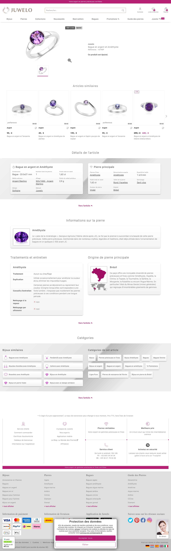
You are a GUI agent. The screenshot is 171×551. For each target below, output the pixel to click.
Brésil (116, 190)
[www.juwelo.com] (161, 546)
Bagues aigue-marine (94, 487)
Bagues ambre (92, 491)
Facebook (143, 520)
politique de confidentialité (90, 533)
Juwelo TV (158, 19)
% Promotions (152, 366)
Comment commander (23, 433)
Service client (106, 449)
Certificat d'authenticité (23, 436)
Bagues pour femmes (11, 495)
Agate (46, 480)
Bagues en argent (114, 366)
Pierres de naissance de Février (114, 374)
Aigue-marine (49, 487)
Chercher (123, 10)
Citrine (47, 495)
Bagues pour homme (11, 499)
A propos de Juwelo (65, 429)
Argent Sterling (19, 181)
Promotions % (113, 19)
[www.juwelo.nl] (152, 546)
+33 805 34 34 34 (108, 456)
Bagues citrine (92, 495)
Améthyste (95, 175)
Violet (93, 190)
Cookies (36, 542)
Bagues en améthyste (133, 366)
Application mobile (64, 436)
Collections (40, 19)
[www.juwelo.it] (166, 546)
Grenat (47, 502)
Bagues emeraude (93, 499)
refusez (77, 529)
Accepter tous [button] (85, 538)
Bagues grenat (92, 502)
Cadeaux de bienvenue (23, 440)
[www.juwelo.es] (157, 546)
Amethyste (48, 484)
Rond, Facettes (121, 182)
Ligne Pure (93, 374)
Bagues (95, 19)
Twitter (130, 520)
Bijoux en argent (95, 366)
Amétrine (131, 487)
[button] (140, 10)
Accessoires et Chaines (12, 480)
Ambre (47, 491)
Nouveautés (59, 19)
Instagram (149, 520)
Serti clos (141, 182)
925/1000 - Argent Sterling (44, 183)
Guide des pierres (135, 19)
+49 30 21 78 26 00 (108, 458)
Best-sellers (78, 19)
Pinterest (136, 520)
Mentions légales (49, 542)
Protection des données (19, 542)
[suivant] (166, 116)
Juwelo (39, 190)
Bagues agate (91, 480)
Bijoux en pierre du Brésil (141, 374)
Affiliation (65, 444)
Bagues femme (159, 358)
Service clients (23, 429)
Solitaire (16, 190)
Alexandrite (132, 480)
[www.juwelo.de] (147, 546)
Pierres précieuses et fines (109, 358)
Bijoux (9, 19)
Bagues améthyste (93, 484)
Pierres (24, 19)
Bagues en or (8, 491)
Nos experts (65, 433)
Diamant (47, 499)
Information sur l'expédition (23, 444)
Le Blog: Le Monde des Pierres (63, 440)
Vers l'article (84, 205)
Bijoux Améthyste (131, 358)
